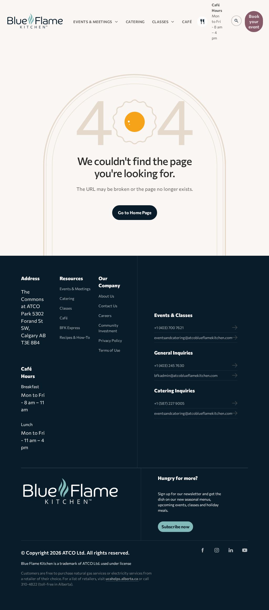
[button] (96, 21)
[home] (35, 21)
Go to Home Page (134, 212)
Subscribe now (175, 526)
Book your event (254, 21)
